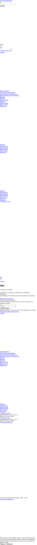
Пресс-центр (3, 151)
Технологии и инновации (7, 92)
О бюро (2, 313)
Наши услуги (4, 364)
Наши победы (4, 362)
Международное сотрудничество (9, 95)
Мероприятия (4, 149)
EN (1, 47)
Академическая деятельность (8, 94)
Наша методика (4, 91)
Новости (2, 144)
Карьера (2, 97)
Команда (2, 359)
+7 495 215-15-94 (5, 50)
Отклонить (9, 544)
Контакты (3, 411)
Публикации (3, 146)
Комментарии (4, 147)
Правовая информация (6, 499)
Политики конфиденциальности (9, 311)
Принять (3, 544)
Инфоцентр (3, 365)
